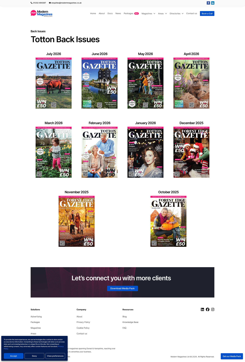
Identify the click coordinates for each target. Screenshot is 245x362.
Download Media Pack (122, 288)
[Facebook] (208, 3)
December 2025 (191, 123)
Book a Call (207, 13)
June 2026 (100, 54)
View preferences (55, 356)
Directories (175, 13)
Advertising (36, 316)
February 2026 (99, 123)
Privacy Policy (83, 322)
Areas (161, 13)
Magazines (147, 13)
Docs (110, 13)
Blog (124, 316)
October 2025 (168, 192)
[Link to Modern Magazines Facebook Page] (208, 310)
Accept (13, 356)
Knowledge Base (130, 322)
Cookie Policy (83, 328)
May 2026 (145, 54)
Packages (128, 13)
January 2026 (145, 123)
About (102, 13)
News (118, 13)
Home (93, 13)
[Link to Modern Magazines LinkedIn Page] (203, 310)
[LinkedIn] (212, 3)
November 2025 (76, 192)
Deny (34, 356)
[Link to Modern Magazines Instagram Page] (212, 310)
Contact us (191, 13)
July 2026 (53, 54)
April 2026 (191, 54)
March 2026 (54, 123)
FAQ (124, 328)
